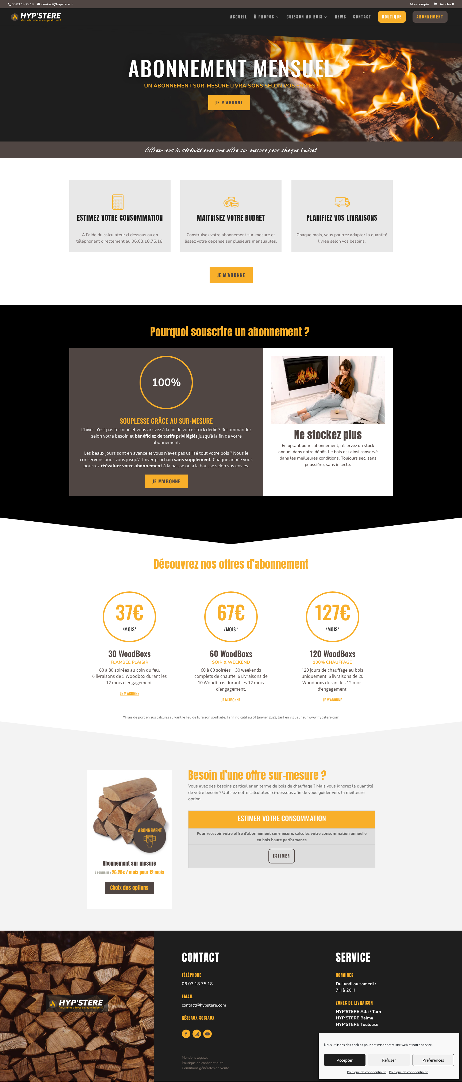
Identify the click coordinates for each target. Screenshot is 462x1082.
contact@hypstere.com (204, 1005)
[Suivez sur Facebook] (186, 1034)
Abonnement (430, 17)
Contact (362, 17)
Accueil (238, 17)
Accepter (345, 1060)
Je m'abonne (229, 102)
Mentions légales (195, 1057)
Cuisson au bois (305, 17)
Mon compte (419, 4)
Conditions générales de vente (205, 1068)
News (340, 17)
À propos (264, 17)
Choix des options (129, 888)
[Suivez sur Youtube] (207, 1034)
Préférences (433, 1060)
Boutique (392, 17)
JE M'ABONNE (231, 275)
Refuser (389, 1060)
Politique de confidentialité (366, 1072)
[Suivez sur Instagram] (196, 1034)
